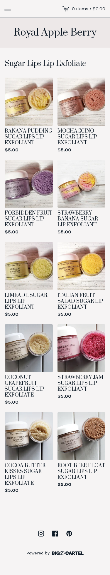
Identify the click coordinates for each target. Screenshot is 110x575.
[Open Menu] (7, 9)
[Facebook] (55, 533)
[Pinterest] (69, 533)
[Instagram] (41, 533)
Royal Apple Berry (55, 32)
